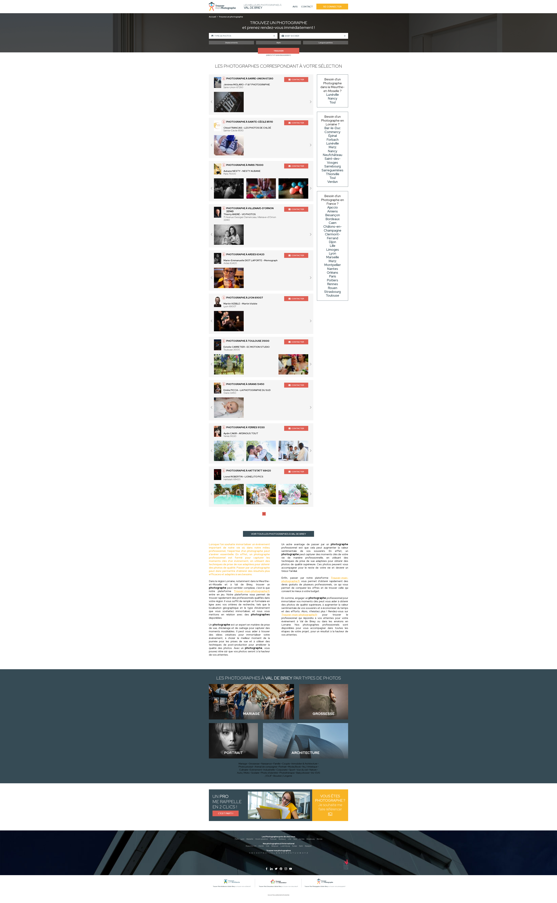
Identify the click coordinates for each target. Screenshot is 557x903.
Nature (313, 769)
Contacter (298, 79)
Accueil (212, 16)
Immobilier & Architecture (304, 763)
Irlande (261, 846)
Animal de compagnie (266, 766)
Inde (267, 846)
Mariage (243, 763)
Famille (277, 763)
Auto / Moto (243, 772)
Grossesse (254, 763)
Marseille (249, 839)
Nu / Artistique (309, 766)
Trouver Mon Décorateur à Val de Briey (270, 886)
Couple (286, 763)
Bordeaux (282, 839)
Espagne (308, 846)
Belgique (274, 846)
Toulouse (273, 839)
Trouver (278, 51)
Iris (312, 772)
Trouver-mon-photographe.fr (252, 591)
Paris (236, 839)
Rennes (319, 839)
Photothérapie (287, 772)
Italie (301, 846)
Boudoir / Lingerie (282, 775)
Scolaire (255, 772)
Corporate (282, 769)
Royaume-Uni (251, 846)
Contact (307, 6)
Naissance (266, 763)
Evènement (256, 769)
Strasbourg (310, 839)
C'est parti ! (225, 813)
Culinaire (243, 769)
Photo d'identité (269, 772)
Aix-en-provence (261, 839)
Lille (289, 839)
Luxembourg (285, 846)
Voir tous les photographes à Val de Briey (278, 533)
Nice (295, 839)
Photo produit (246, 766)
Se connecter (332, 6)
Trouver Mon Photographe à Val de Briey (316, 886)
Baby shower (303, 772)
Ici (330, 813)
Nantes (301, 839)
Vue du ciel (302, 769)
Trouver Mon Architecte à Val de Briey (224, 886)
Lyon (242, 839)
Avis (295, 6)
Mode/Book (294, 766)
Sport (292, 769)
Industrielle (269, 769)
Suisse (294, 846)
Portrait (282, 766)
